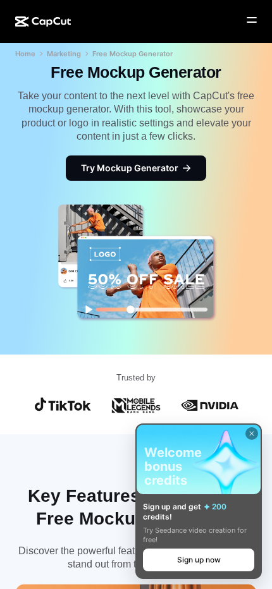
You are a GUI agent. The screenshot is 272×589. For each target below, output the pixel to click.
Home (25, 53)
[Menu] (251, 20)
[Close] (251, 433)
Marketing (64, 53)
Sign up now (199, 559)
